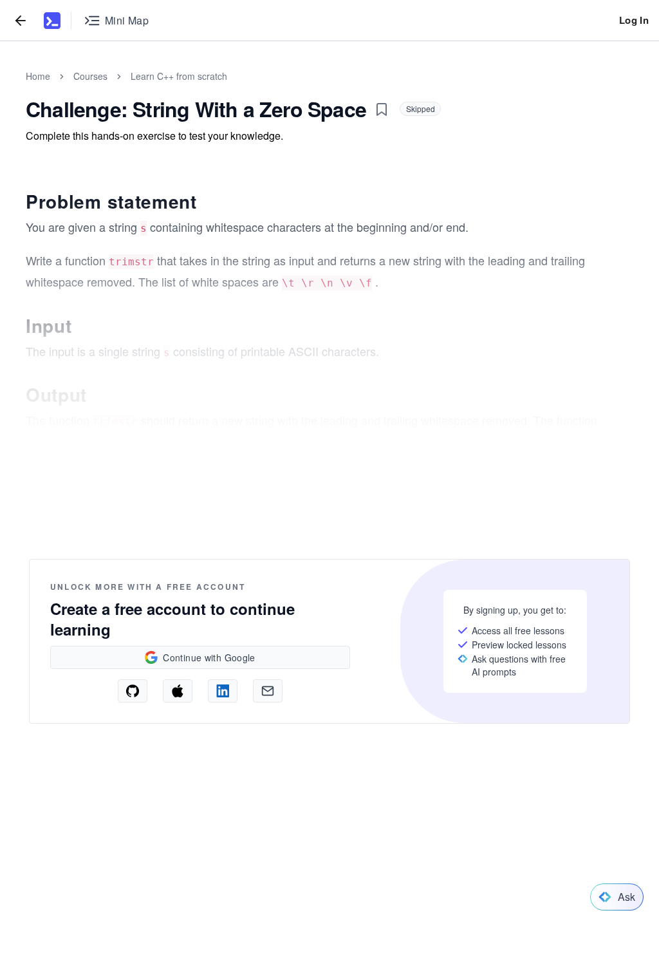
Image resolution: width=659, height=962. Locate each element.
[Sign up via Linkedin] (222, 691)
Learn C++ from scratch (179, 76)
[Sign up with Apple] (177, 691)
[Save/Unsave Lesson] (381, 109)
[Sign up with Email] (268, 691)
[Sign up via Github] (132, 691)
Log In (634, 20)
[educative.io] (52, 20)
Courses (90, 76)
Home (38, 76)
